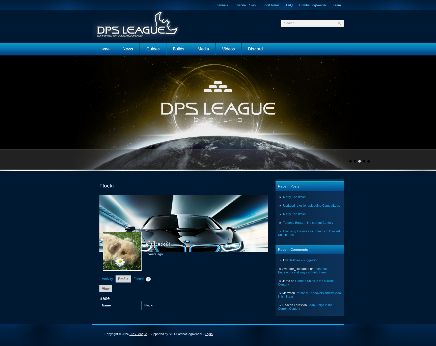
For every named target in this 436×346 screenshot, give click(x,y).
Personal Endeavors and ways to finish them (302, 270)
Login (209, 334)
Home (104, 49)
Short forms (271, 5)
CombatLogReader (312, 5)
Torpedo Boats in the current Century (308, 223)
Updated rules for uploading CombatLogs (311, 205)
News (128, 49)
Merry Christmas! (294, 197)
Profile (123, 279)
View (106, 289)
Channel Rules (245, 5)
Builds (178, 49)
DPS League (138, 334)
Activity (107, 279)
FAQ (289, 5)
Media (203, 49)
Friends (141, 279)
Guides (153, 49)
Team (337, 5)
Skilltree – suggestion (303, 260)
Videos (228, 49)
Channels (221, 5)
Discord (255, 49)
